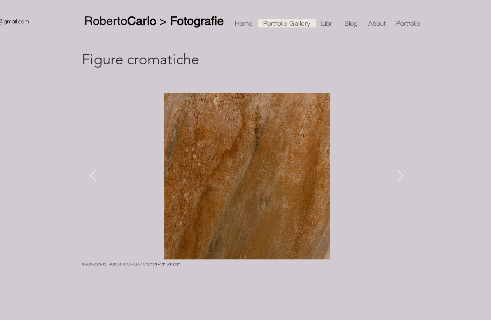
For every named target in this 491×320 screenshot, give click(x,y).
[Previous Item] (93, 176)
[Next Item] (400, 176)
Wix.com (173, 264)
